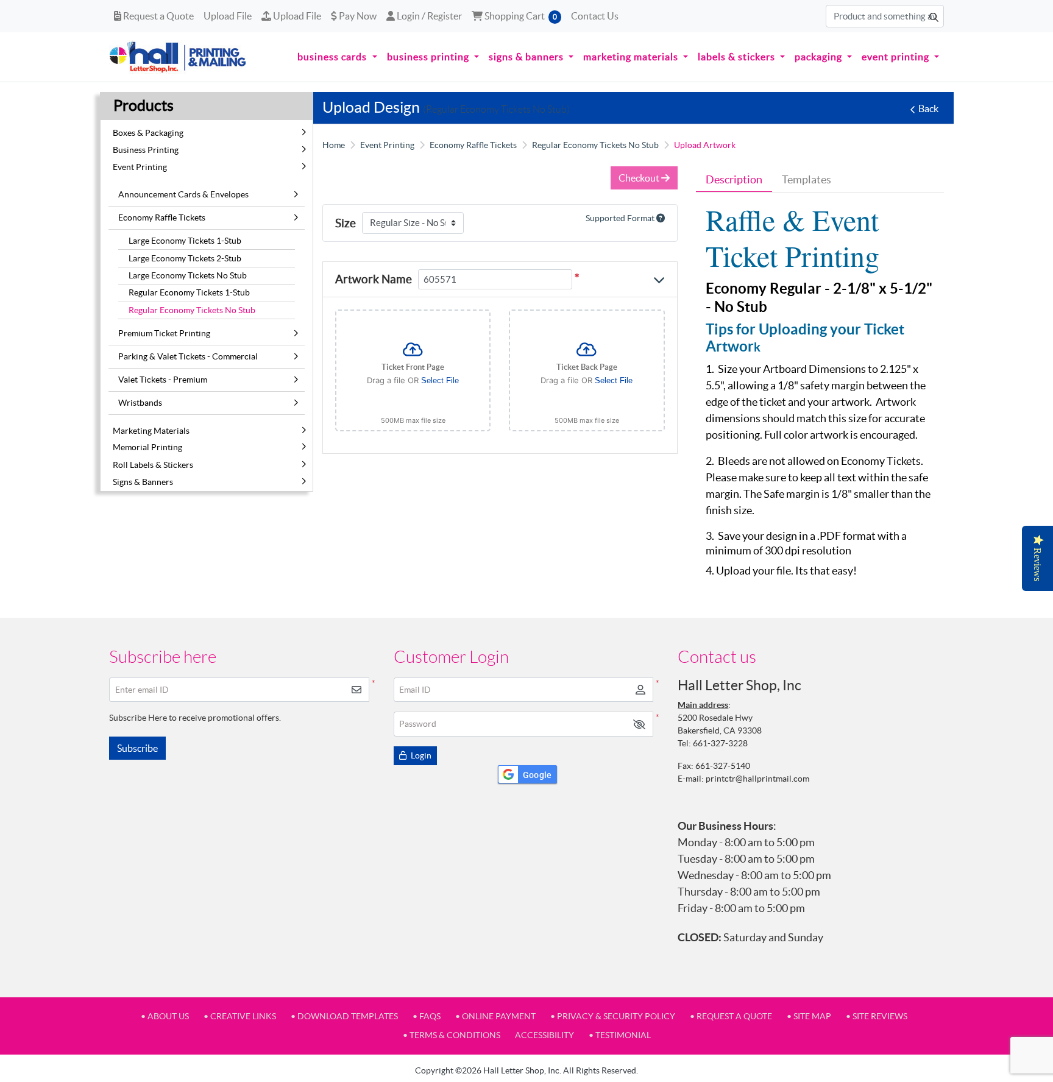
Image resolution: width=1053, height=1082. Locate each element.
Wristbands (140, 403)
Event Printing (140, 167)
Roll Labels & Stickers (153, 465)
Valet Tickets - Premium (162, 379)
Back (928, 108)
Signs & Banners (143, 482)
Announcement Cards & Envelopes (183, 194)
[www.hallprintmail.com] (178, 57)
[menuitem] (336, 57)
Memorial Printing (147, 447)
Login (420, 755)
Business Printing (146, 150)
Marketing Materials (151, 431)
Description (734, 179)
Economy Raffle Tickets (161, 217)
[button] (639, 724)
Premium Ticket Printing (164, 333)
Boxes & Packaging (148, 133)
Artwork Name (373, 279)
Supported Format (621, 218)
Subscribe (137, 748)
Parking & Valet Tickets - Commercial (188, 356)
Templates (806, 179)
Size (345, 223)
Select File (440, 380)
